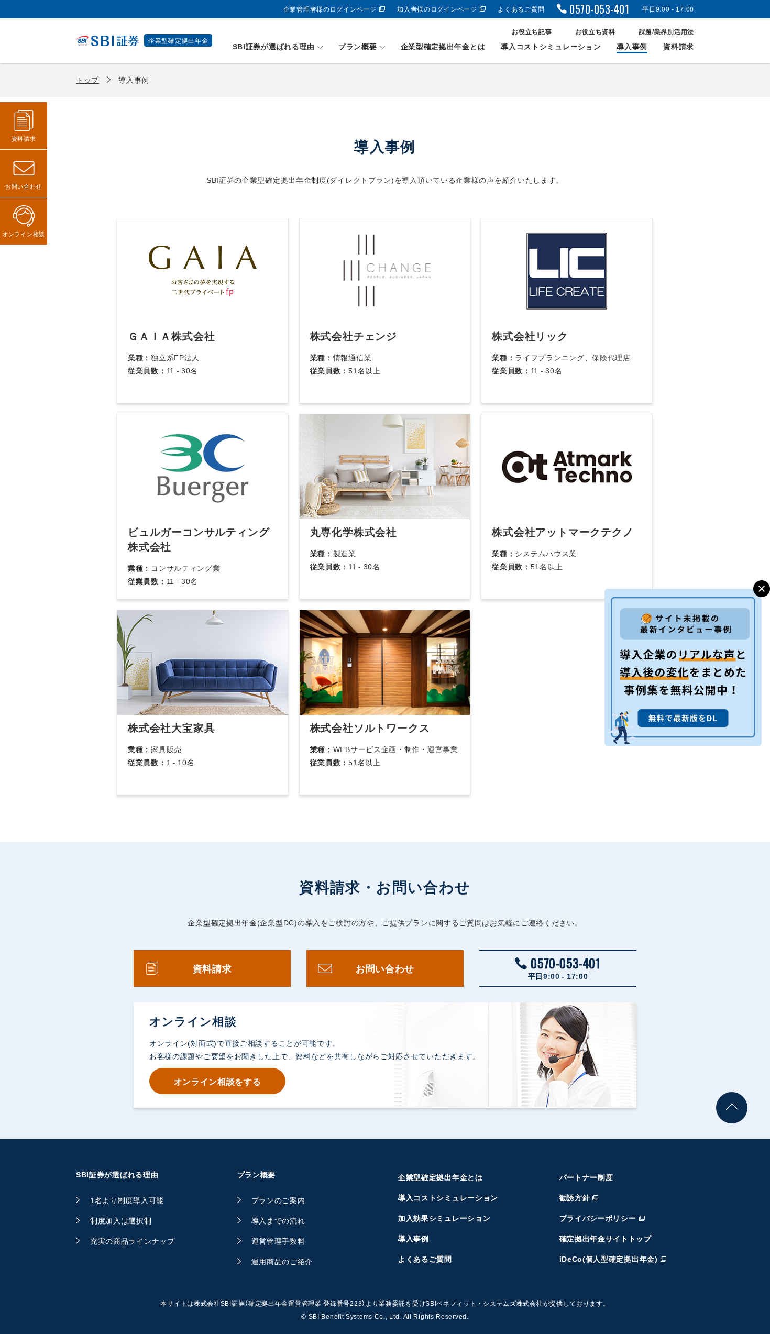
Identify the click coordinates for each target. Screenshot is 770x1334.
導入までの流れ (278, 1220)
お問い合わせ (385, 968)
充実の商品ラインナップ (132, 1240)
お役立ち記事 (532, 31)
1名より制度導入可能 (127, 1200)
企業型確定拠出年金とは (443, 46)
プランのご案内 (278, 1200)
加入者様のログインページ (437, 9)
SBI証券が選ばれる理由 (274, 46)
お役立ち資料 (595, 31)
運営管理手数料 (278, 1240)
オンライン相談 (23, 233)
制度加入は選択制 (121, 1220)
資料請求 (678, 46)
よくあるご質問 (521, 9)
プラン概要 (357, 46)
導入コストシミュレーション (551, 46)
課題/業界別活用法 (666, 31)
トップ (87, 79)
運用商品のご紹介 (282, 1261)
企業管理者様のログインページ (330, 9)
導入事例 (632, 46)
